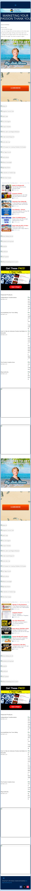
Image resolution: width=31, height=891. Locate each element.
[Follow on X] (24, 887)
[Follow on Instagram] (28, 887)
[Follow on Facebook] (21, 887)
